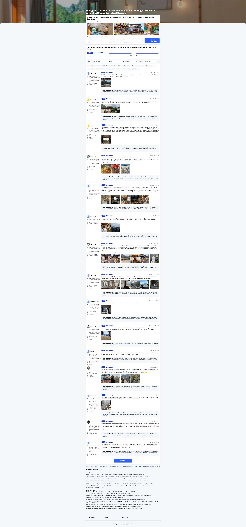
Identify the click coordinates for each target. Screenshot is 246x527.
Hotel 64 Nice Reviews (147, 481)
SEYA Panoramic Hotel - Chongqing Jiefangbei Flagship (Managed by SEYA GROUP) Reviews (105, 491)
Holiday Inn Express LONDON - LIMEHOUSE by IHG (125, 483)
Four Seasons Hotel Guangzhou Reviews (135, 474)
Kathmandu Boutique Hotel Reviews (124, 478)
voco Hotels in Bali (89, 497)
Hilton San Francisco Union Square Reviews (95, 476)
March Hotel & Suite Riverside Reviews (134, 491)
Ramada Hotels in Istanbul (128, 495)
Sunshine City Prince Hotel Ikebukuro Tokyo (95, 487)
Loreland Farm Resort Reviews (119, 474)
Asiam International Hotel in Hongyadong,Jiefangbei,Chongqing (112, 485)
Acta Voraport (110, 483)
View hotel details (124, 21)
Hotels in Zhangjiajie (114, 466)
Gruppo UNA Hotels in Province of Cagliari (103, 497)
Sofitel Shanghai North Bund (92, 485)
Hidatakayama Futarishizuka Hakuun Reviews (114, 481)
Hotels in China (98, 466)
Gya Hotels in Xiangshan (118, 497)
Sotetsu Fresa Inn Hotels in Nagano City (142, 495)
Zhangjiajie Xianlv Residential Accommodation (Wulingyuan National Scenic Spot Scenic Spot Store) (140, 466)
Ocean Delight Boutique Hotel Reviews (113, 476)
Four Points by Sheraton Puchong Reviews (95, 481)
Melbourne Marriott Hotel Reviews (93, 474)
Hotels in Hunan (105, 466)
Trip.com (87, 466)
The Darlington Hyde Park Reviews (108, 478)
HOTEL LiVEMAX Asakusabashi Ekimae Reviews (96, 480)
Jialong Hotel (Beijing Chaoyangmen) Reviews (120, 493)
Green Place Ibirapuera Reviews (113, 480)
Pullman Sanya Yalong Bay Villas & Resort (145, 483)
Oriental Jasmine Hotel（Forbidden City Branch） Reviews (98, 493)
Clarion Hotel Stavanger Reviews (128, 480)
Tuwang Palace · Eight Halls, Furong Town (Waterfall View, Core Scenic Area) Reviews (104, 495)
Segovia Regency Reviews (106, 474)
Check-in (90, 39)
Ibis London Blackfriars (140, 485)
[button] (176, 2)
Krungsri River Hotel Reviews (142, 480)
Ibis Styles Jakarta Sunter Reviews (93, 478)
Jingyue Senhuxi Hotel (101, 483)
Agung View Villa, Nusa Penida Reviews (133, 481)
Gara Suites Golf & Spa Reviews (139, 478)
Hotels (92, 466)
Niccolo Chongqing (130, 485)
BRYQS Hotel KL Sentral (91, 483)
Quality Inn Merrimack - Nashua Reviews (130, 476)
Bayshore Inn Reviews (144, 476)
